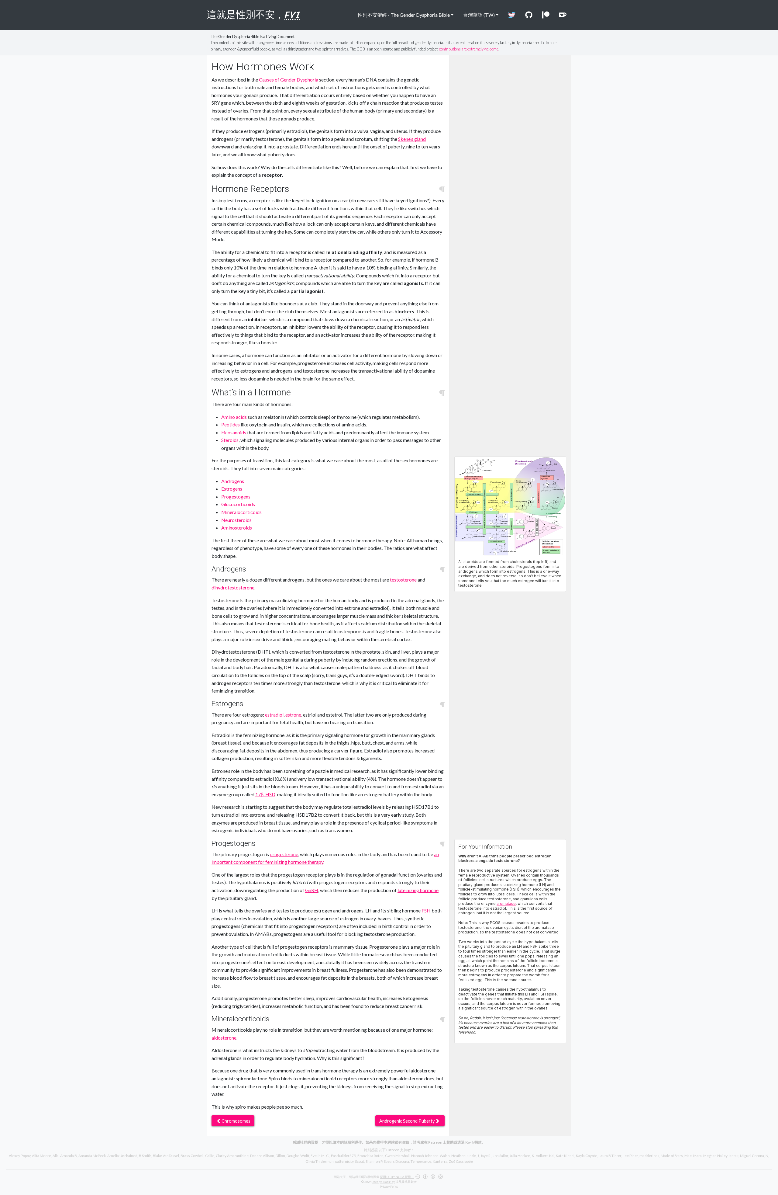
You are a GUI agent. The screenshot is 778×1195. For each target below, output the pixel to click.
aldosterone (224, 1037)
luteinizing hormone (418, 890)
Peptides (230, 424)
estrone (293, 714)
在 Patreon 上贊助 (439, 1142)
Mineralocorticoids (241, 512)
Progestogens (235, 496)
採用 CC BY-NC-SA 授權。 (397, 1177)
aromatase (506, 903)
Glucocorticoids (238, 504)
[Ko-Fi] (562, 15)
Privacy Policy (389, 1186)
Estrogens (231, 489)
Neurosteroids (236, 520)
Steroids (230, 440)
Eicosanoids (233, 432)
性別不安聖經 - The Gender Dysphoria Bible (404, 15)
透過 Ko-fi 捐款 (469, 1142)
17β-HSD (265, 794)
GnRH (311, 890)
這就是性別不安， (253, 15)
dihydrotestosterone (233, 587)
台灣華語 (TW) (479, 15)
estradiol (274, 714)
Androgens (232, 481)
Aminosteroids (236, 527)
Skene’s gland (412, 139)
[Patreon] (545, 15)
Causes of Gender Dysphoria (288, 79)
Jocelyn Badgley (383, 1181)
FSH (426, 910)
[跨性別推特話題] (511, 15)
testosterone (403, 579)
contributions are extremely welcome (468, 49)
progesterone (284, 854)
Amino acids (234, 417)
